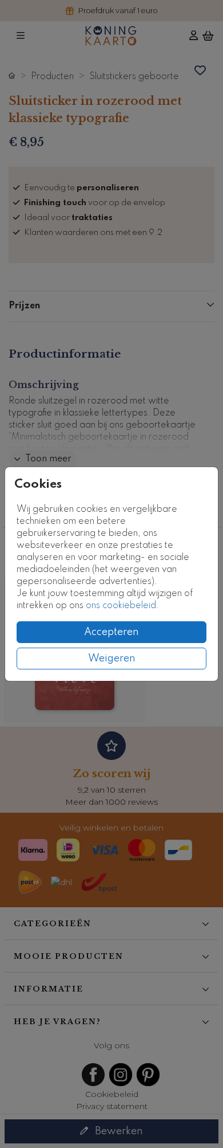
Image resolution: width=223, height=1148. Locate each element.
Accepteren (111, 632)
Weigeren (112, 658)
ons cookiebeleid (121, 605)
